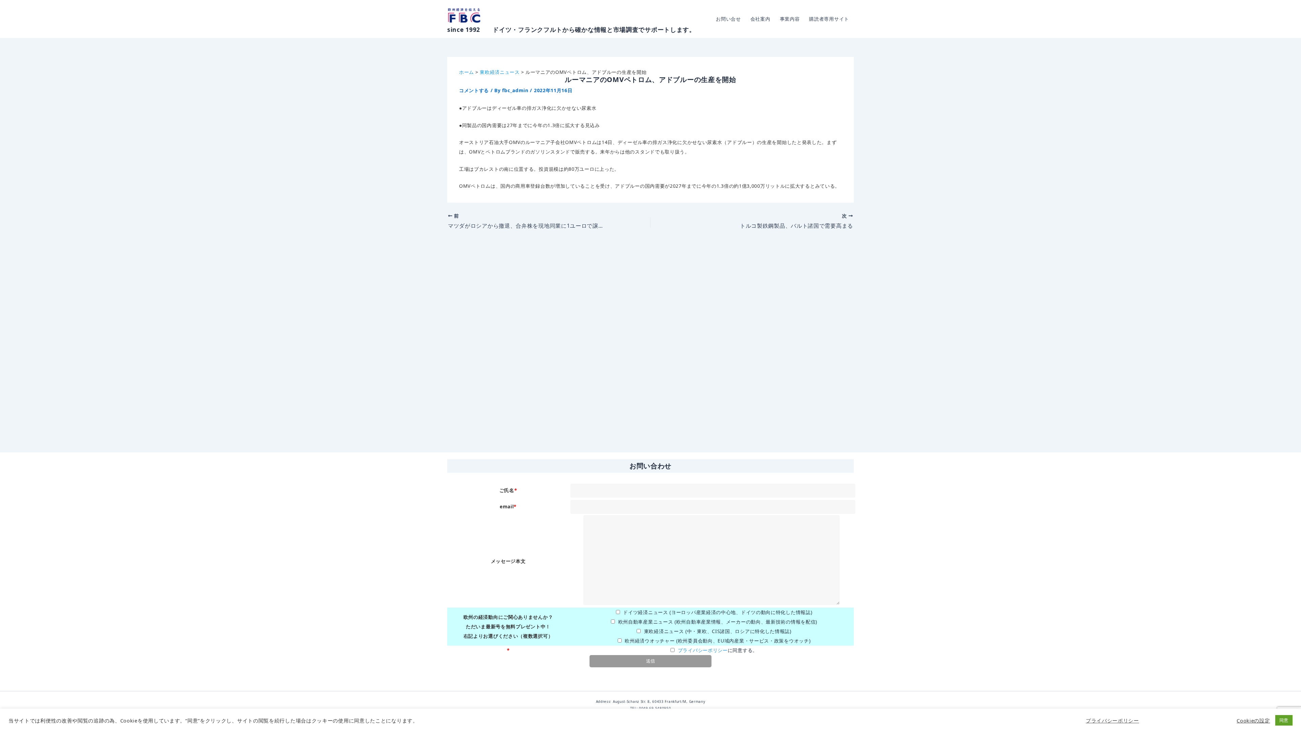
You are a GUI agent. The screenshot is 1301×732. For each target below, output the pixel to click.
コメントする (474, 90)
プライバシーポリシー (703, 650)
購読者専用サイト (829, 19)
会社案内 (760, 19)
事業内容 (790, 19)
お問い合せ (728, 19)
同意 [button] (1283, 720)
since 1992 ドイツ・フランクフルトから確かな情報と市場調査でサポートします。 (571, 29)
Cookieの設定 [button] (1253, 720)
